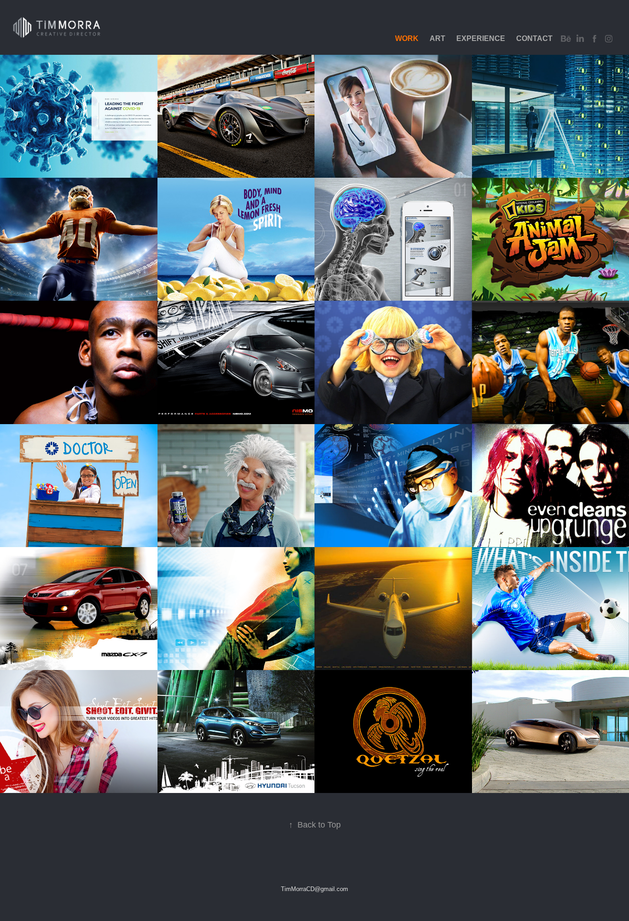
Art (437, 38)
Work (407, 38)
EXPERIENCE (480, 38)
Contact (534, 38)
